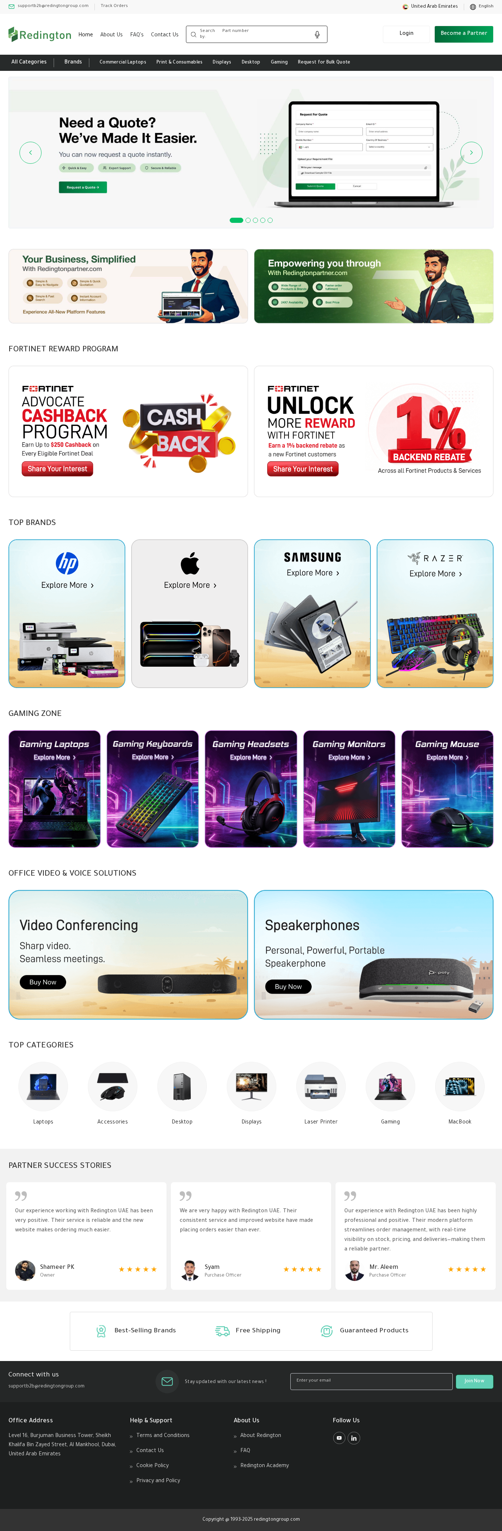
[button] (430, 7)
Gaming (279, 62)
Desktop (251, 62)
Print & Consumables (179, 62)
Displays (222, 62)
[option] (482, 7)
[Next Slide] (471, 153)
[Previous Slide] (30, 153)
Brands (73, 63)
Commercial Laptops (123, 62)
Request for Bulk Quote (324, 62)
